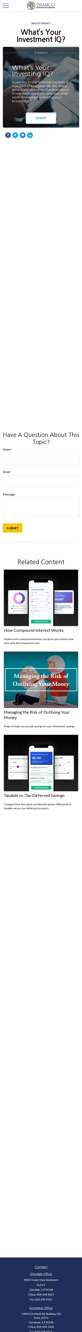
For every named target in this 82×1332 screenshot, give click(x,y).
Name (7, 449)
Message (9, 494)
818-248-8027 (45, 1294)
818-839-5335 (45, 1326)
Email (6, 472)
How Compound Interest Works (34, 630)
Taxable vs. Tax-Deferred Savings (34, 795)
